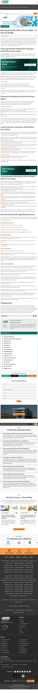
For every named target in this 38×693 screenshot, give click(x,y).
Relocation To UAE (29, 563)
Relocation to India (14, 560)
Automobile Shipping (8, 351)
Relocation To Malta (18, 593)
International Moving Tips (24, 623)
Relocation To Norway (14, 595)
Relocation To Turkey (9, 589)
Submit (19, 401)
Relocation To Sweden (8, 582)
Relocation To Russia (24, 595)
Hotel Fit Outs (7, 362)
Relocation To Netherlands (19, 578)
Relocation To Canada (14, 599)
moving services (18, 181)
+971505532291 (24, 664)
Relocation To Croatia (29, 589)
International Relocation (5, 53)
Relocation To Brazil (23, 599)
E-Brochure (22, 621)
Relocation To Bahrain (6, 560)
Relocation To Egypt (20, 610)
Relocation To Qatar (9, 563)
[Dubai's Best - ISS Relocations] (23, 675)
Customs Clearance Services (10, 357)
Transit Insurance (7, 347)
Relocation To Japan (30, 567)
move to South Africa (10, 259)
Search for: (2, 13)
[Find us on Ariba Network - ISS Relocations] (16, 676)
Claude (33, 375)
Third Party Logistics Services (10, 364)
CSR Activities (22, 627)
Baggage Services (7, 368)
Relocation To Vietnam (9, 571)
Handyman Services (8, 355)
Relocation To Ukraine (9, 586)
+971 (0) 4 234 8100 (20, 411)
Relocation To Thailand (29, 569)
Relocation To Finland (19, 584)
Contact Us (22, 632)
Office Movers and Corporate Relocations (12, 338)
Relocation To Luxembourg (19, 582)
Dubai (26, 459)
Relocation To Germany (28, 586)
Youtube (27, 672)
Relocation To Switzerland (18, 575)
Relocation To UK (9, 575)
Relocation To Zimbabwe (19, 612)
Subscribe (30, 681)
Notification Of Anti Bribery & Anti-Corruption (21, 686)
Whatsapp (30, 672)
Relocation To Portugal (8, 578)
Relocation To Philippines (19, 567)
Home (4, 7)
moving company (26, 293)
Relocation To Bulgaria (19, 589)
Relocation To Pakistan (19, 565)
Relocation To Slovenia (28, 584)
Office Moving (4, 641)
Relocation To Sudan (29, 610)
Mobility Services (7, 343)
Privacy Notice (11, 686)
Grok (15, 375)
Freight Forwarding (8, 353)
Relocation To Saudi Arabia (19, 563)
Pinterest (20, 672)
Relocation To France (5, 580)
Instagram (22, 672)
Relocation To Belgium (32, 580)
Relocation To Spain (23, 580)
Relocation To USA (5, 599)
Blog (7, 7)
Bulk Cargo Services (8, 366)
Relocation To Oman (33, 560)
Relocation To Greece (19, 591)
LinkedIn (25, 672)
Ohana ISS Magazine (9, 552)
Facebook (15, 672)
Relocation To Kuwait (23, 560)
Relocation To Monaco (28, 593)
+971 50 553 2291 (30, 170)
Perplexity (24, 375)
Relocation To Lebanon (9, 565)
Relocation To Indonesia (29, 565)
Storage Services (7, 340)
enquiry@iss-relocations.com (9, 666)
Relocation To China (8, 569)
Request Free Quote (29, 64)
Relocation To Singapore (18, 569)
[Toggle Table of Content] (19, 36)
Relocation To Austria (9, 584)
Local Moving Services (8, 349)
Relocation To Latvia (9, 593)
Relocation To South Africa (10, 610)
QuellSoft (24, 688)
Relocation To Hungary (28, 591)
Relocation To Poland (19, 586)
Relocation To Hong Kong (9, 567)
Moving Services (23, 625)
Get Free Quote (36, 424)
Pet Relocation (7, 345)
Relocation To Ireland (28, 575)
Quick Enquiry (19, 552)
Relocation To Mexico (32, 599)
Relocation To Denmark (29, 582)
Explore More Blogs (18, 529)
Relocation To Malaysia (29, 571)
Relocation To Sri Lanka (19, 571)
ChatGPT (6, 375)
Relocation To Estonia (9, 591)
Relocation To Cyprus (30, 578)
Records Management (8, 359)
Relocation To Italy (14, 580)
